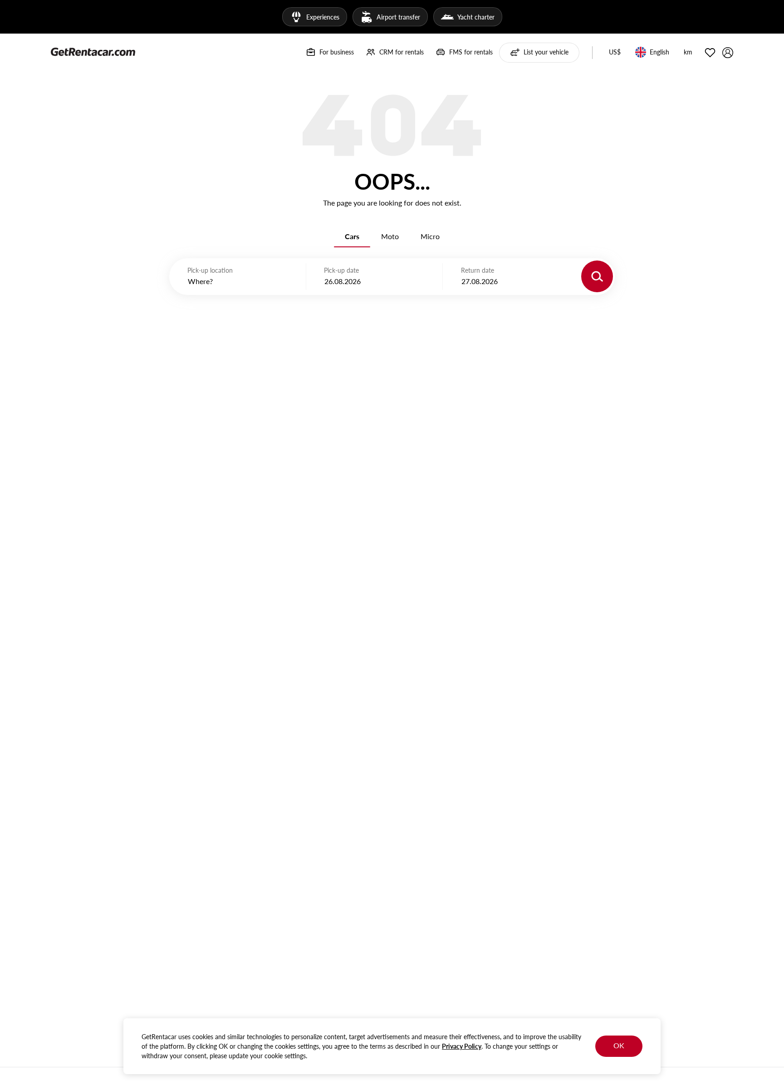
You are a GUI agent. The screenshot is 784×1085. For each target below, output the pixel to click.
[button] (615, 53)
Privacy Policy (461, 1046)
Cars (352, 236)
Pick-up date (341, 270)
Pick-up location (210, 270)
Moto (390, 236)
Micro (430, 236)
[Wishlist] (710, 52)
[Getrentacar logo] (93, 51)
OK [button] (618, 1045)
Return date (477, 270)
